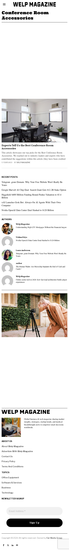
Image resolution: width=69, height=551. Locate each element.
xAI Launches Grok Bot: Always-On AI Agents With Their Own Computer (31, 204)
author (19, 263)
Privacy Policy (8, 461)
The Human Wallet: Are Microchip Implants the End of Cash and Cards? (40, 267)
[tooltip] (7, 228)
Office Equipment (10, 477)
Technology (7, 492)
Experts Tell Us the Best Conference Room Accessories (27, 147)
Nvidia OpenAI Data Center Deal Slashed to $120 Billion (28, 210)
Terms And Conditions (12, 466)
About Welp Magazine (13, 446)
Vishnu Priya (21, 237)
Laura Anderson (23, 250)
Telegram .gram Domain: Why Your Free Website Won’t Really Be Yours (32, 183)
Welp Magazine (23, 162)
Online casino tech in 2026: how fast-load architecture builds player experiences (41, 280)
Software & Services (12, 482)
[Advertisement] (34, 58)
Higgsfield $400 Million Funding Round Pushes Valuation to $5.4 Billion (31, 196)
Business (6, 487)
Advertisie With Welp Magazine (17, 451)
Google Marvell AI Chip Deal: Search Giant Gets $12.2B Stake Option (34, 189)
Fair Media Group (54, 538)
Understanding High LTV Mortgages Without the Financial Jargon (41, 227)
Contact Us (7, 456)
